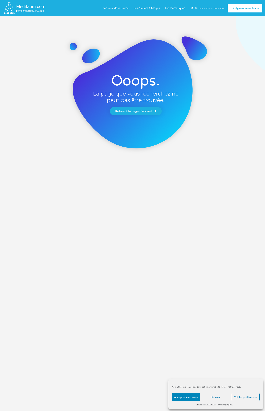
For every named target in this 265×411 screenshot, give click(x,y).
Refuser (215, 397)
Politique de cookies (206, 404)
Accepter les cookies (186, 397)
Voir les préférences (245, 397)
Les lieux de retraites (115, 8)
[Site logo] (25, 7)
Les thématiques (175, 8)
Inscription (219, 8)
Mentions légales (225, 404)
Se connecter (202, 8)
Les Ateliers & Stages (147, 8)
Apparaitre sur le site (247, 8)
